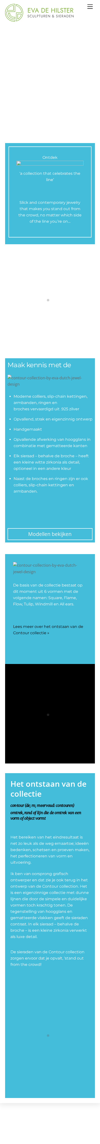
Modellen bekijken (50, 534)
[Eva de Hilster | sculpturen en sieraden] (39, 19)
